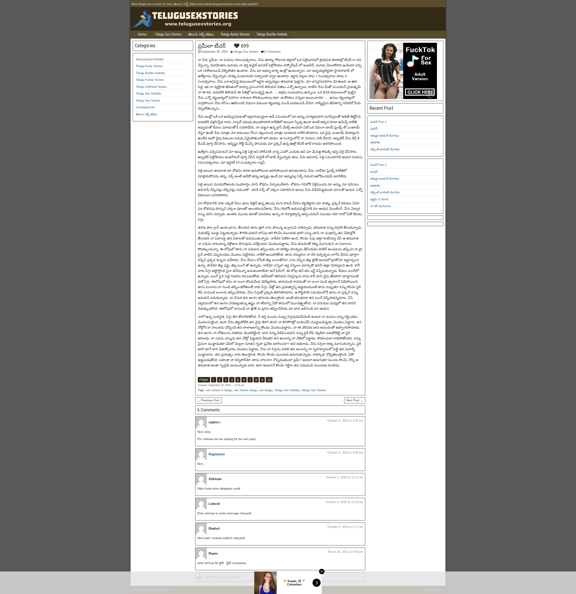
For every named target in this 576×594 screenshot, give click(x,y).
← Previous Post (208, 400)
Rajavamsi (217, 454)
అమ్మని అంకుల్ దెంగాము (384, 135)
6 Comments (272, 51)
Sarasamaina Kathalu (150, 59)
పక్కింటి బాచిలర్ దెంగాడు (385, 149)
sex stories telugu (245, 390)
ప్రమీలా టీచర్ (212, 46)
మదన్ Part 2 (378, 122)
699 (244, 46)
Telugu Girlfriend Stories (151, 86)
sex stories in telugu (219, 390)
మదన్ (374, 128)
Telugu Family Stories (150, 79)
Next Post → (354, 400)
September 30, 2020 (214, 51)
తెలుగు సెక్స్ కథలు (201, 34)
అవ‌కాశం (375, 142)
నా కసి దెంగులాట (380, 206)
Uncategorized (145, 107)
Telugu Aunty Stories (235, 34)
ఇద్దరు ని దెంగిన (379, 199)
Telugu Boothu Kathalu (271, 34)
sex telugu (265, 390)
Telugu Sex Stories (168, 34)
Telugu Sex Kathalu (287, 390)
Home (142, 34)
